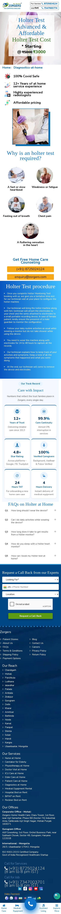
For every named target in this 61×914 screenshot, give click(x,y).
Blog (34, 639)
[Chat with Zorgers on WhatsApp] (57, 896)
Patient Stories (10, 639)
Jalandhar (9, 685)
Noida (8, 719)
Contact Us (37, 643)
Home (6, 67)
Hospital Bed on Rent (16, 792)
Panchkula (10, 677)
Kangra (8, 742)
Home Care (4, 909)
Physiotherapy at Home (17, 765)
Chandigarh (10, 670)
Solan (8, 735)
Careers (36, 647)
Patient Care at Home (16, 781)
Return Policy (39, 654)
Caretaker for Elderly (15, 762)
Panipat (9, 727)
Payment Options (12, 658)
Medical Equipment (18, 909)
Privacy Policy (39, 650)
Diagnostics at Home (16, 784)
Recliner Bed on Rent (16, 800)
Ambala (9, 693)
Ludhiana (9, 681)
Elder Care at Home (15, 777)
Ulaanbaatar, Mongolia (16, 746)
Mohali (8, 674)
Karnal (8, 723)
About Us (8, 643)
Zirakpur (9, 696)
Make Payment (12, 894)
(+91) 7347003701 (24, 883)
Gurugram (10, 700)
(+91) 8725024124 (30, 269)
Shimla (8, 731)
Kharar (8, 708)
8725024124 (50, 3)
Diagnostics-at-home (27, 67)
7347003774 (50, 8)
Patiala (8, 689)
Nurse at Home (13, 758)
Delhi (7, 704)
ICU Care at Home (14, 773)
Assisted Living (43, 909)
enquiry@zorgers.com (30, 277)
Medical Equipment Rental (18, 788)
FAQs (6, 647)
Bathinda (9, 715)
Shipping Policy (10, 654)
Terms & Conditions (13, 650)
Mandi (8, 738)
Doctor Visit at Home (16, 769)
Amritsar (9, 712)
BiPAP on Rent (13, 796)
